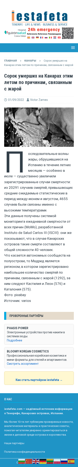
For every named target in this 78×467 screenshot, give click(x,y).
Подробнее (14, 340)
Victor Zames (39, 99)
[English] (36, 461)
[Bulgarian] (21, 461)
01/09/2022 (16, 99)
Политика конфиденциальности (24, 451)
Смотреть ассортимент (23, 363)
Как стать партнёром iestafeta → (39, 380)
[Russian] (64, 461)
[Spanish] (71, 461)
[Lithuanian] (50, 461)
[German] (43, 461)
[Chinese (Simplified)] (28, 461)
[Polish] (57, 461)
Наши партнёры (14, 443)
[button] (72, 47)
